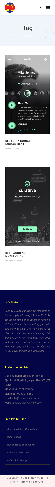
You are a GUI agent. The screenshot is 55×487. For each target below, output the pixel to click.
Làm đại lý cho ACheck (18, 452)
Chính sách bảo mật (17, 460)
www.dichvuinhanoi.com (29, 402)
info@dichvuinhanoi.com (26, 398)
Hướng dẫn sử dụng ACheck (21, 445)
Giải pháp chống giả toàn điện (22, 429)
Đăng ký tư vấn (14, 437)
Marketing (9, 261)
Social (16, 149)
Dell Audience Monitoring (16, 254)
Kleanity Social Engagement (18, 142)
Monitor (8, 149)
